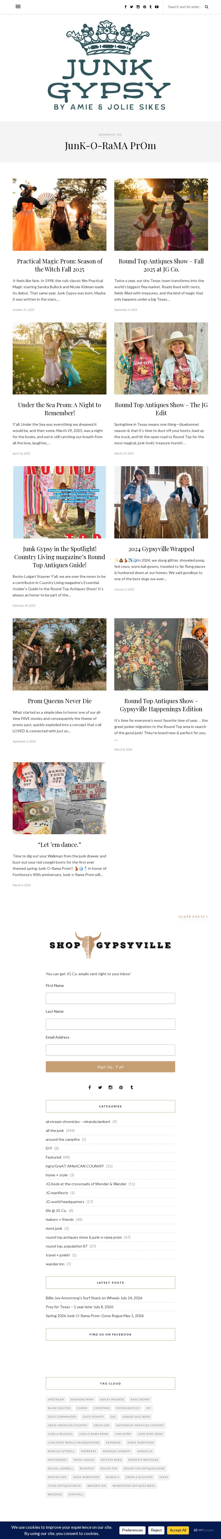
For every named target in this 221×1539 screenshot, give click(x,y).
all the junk (55, 1130)
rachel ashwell (60, 1468)
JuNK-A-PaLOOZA (60, 1433)
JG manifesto (57, 1192)
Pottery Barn (111, 1459)
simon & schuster (139, 1477)
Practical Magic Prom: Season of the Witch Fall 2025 (59, 265)
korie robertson (140, 1442)
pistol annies (84, 1459)
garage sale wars (136, 1416)
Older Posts (192, 916)
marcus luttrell (61, 1451)
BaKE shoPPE (140, 1399)
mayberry (88, 1451)
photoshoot (57, 1459)
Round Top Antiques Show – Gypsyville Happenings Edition (161, 705)
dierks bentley (128, 1408)
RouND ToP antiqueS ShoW (144, 1468)
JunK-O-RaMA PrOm (93, 1433)
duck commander (62, 1416)
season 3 (112, 1477)
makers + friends (60, 1219)
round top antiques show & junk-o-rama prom (84, 1237)
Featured (53, 1157)
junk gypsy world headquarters (73, 1442)
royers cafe (57, 1477)
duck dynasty (93, 1416)
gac (113, 1416)
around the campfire (63, 1139)
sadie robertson (86, 1477)
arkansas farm (82, 1399)
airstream (56, 1399)
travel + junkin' (58, 1255)
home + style (57, 1175)
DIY (49, 1148)
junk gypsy (123, 1433)
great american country (67, 1425)
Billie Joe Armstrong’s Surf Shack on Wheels (83, 1298)
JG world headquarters (65, 1201)
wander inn (55, 1264)
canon (82, 1408)
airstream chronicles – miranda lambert (78, 1121)
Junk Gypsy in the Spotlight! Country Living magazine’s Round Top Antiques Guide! (59, 557)
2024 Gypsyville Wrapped (161, 549)
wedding (55, 1494)
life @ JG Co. (56, 1210)
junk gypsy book (150, 1433)
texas (163, 1477)
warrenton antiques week (134, 1485)
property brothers (143, 1459)
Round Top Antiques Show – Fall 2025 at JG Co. (161, 265)
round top (109, 1468)
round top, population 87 (66, 1246)
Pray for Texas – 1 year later (69, 1306)
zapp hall (76, 1494)
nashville (145, 1451)
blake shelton (59, 1408)
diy (148, 1408)
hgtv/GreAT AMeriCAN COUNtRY (75, 1166)
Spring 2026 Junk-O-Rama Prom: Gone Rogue (84, 1315)
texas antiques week (64, 1485)
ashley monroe (112, 1399)
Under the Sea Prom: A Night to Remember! (59, 409)
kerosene (113, 1442)
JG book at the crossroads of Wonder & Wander (86, 1183)
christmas (102, 1408)
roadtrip (87, 1468)
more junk (54, 1228)
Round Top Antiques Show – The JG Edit (161, 409)
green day (102, 1425)
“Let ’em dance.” (59, 844)
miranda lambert (117, 1451)
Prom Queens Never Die (60, 701)
